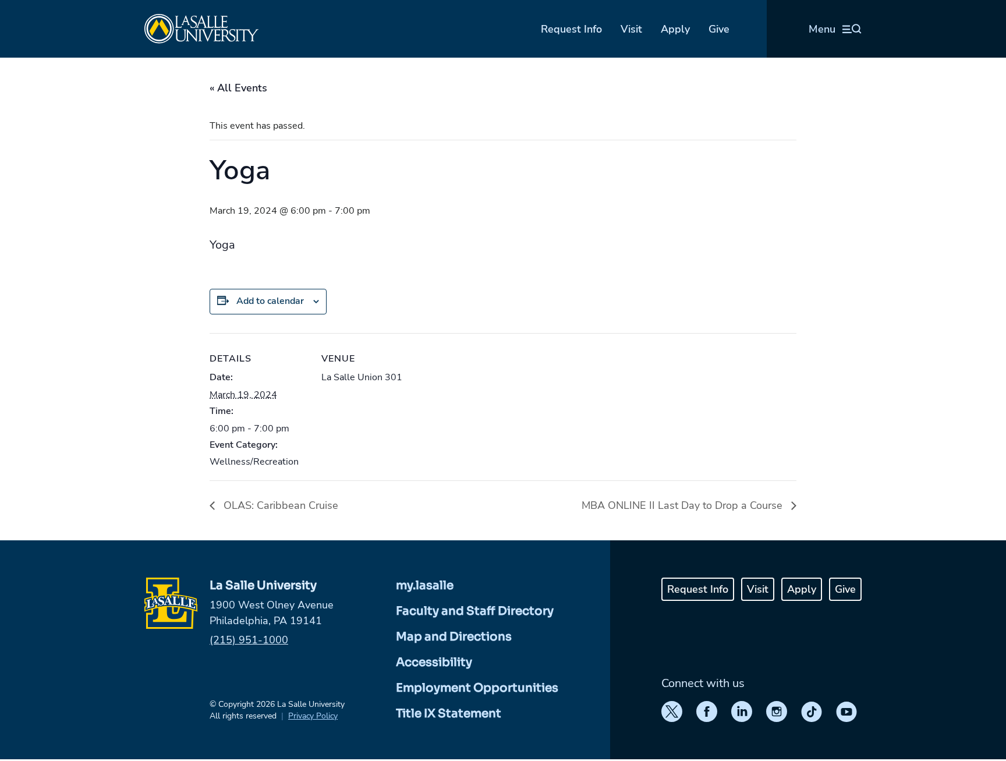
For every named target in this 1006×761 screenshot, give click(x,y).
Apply (675, 29)
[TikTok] (811, 711)
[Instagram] (776, 711)
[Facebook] (706, 711)
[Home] (201, 29)
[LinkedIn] (741, 711)
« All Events (238, 88)
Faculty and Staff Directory (475, 611)
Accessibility (434, 662)
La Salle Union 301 (361, 377)
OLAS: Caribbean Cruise (279, 505)
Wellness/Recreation (254, 461)
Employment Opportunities (477, 688)
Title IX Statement (448, 713)
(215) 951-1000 (249, 640)
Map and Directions (454, 636)
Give (719, 29)
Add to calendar (270, 301)
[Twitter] (671, 711)
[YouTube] (846, 711)
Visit (631, 29)
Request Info (571, 29)
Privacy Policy (313, 715)
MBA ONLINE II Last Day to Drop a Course (683, 505)
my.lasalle (425, 585)
